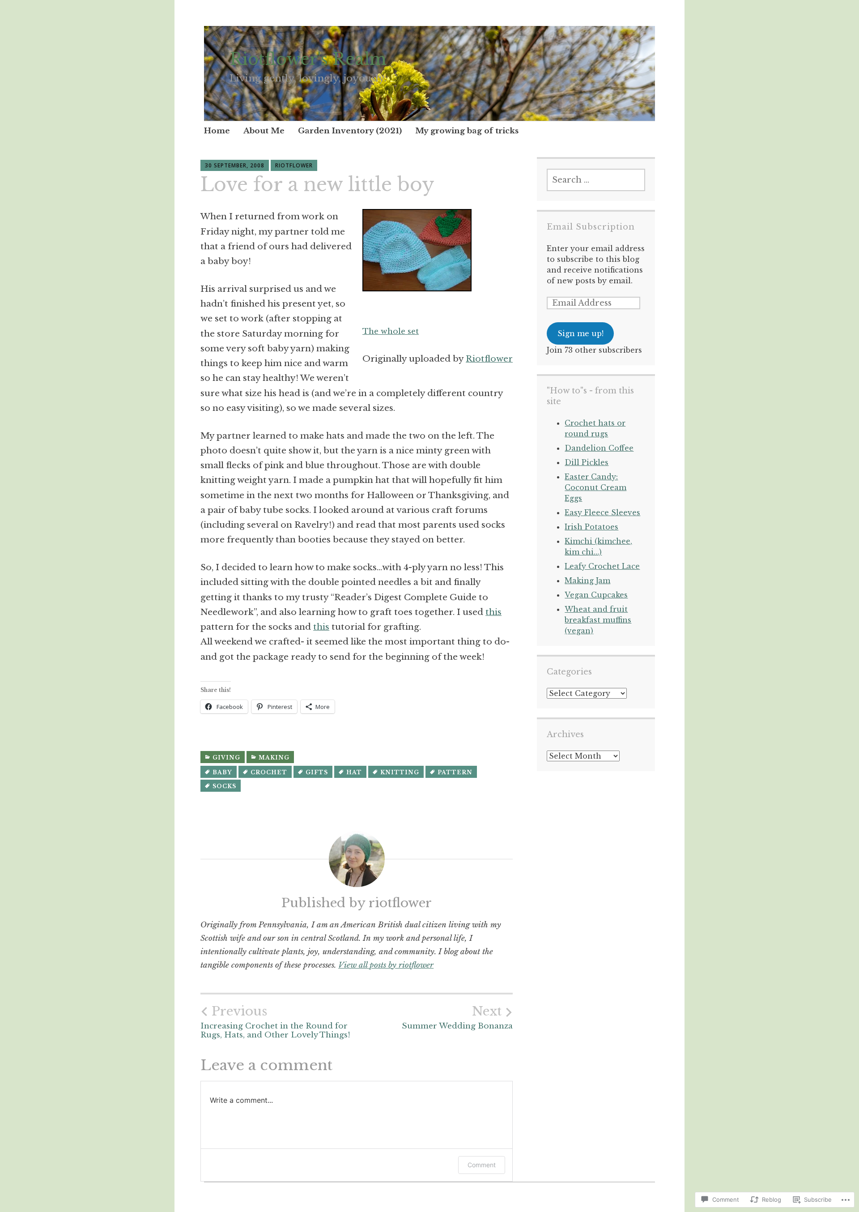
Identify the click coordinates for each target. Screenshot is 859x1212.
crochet (269, 772)
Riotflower (489, 359)
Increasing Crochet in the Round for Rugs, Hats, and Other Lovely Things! (275, 1022)
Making (274, 757)
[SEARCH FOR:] (596, 180)
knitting (399, 772)
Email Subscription (591, 227)
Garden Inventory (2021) (350, 131)
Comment (482, 1165)
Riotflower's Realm (308, 59)
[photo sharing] (417, 288)
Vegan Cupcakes (596, 594)
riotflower (294, 165)
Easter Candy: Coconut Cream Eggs (595, 487)
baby (222, 772)
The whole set (390, 331)
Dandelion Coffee (599, 448)
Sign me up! (580, 333)
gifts (317, 772)
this (493, 612)
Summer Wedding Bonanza (457, 1017)
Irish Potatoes (591, 526)
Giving (226, 757)
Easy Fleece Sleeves (602, 512)
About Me (264, 131)
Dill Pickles (586, 462)
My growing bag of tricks (467, 131)
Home (217, 131)
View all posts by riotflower (386, 965)
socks (224, 786)
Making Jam (587, 580)
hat (354, 772)
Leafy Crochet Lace (602, 566)
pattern (455, 772)
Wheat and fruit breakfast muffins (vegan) (598, 620)
